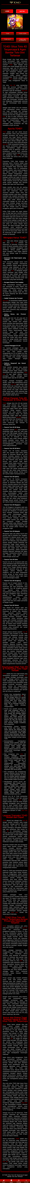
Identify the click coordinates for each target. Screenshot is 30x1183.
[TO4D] (15, 3)
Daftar (11, 1182)
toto (11, 78)
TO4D (11, 64)
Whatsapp (19, 1182)
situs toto (24, 90)
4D (22, 696)
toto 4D (12, 85)
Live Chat (26, 1182)
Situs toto (5, 300)
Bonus (3, 1182)
